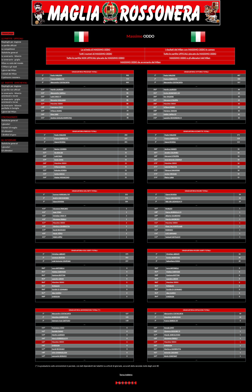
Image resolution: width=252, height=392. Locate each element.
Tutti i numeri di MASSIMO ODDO (95, 54)
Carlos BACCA (59, 174)
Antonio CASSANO (171, 353)
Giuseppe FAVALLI (171, 339)
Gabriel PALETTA (171, 167)
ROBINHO (169, 230)
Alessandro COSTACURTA (60, 83)
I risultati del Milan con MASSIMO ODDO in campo (190, 50)
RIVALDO (169, 209)
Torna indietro (126, 375)
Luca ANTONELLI (58, 268)
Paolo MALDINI (56, 75)
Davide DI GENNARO (60, 290)
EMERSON (56, 297)
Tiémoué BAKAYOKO (172, 170)
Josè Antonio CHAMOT (173, 160)
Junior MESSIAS (171, 174)
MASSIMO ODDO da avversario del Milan (140, 62)
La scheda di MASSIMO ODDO (95, 50)
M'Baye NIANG (56, 111)
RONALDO (56, 286)
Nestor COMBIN (60, 149)
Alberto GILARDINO (173, 216)
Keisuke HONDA (60, 170)
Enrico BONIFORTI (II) (172, 93)
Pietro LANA (169, 178)
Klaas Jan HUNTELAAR (174, 226)
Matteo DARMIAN (59, 272)
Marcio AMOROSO (172, 219)
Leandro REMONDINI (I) (173, 118)
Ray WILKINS (169, 97)
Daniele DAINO (57, 331)
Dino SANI (54, 114)
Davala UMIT (169, 328)
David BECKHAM (58, 349)
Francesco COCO (57, 107)
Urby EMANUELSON (59, 353)
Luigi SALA (58, 156)
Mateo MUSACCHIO (61, 178)
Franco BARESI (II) (57, 79)
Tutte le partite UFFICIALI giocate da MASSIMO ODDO (190, 54)
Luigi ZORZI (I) (56, 97)
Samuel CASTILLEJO (173, 237)
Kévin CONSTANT (170, 356)
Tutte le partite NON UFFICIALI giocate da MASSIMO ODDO (95, 58)
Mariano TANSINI (170, 111)
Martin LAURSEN (57, 90)
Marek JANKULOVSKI (172, 335)
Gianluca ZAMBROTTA (172, 349)
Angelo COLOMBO (171, 153)
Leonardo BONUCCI (59, 356)
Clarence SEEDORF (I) (172, 331)
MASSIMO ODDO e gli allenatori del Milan (189, 58)
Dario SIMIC (58, 160)
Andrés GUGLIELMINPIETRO (61, 118)
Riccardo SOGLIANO (58, 100)
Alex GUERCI (56, 293)
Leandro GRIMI (58, 279)
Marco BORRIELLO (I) (173, 212)
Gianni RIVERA (59, 142)
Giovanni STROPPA (171, 100)
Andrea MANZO (171, 149)
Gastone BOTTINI (58, 275)
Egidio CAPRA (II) (170, 114)
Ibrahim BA (58, 153)
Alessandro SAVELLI (58, 93)
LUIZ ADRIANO (171, 234)
